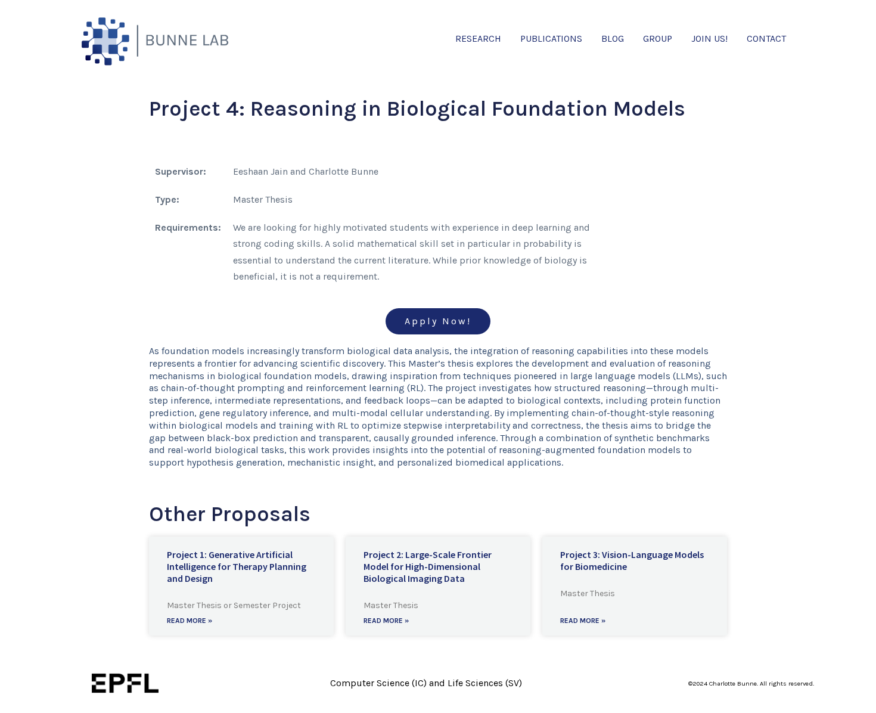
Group (657, 38)
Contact (766, 38)
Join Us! (709, 38)
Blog (612, 38)
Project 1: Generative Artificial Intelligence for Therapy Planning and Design (236, 566)
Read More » (189, 620)
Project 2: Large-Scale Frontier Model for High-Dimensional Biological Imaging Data (428, 566)
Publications (551, 38)
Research (478, 38)
